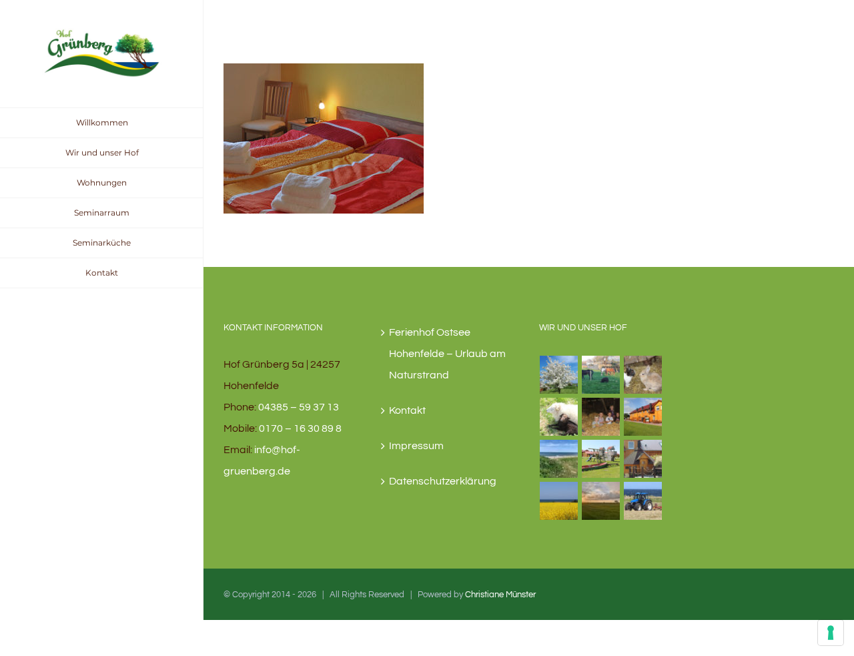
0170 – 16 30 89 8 (300, 428)
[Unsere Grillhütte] (643, 459)
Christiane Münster (500, 594)
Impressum (416, 445)
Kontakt (407, 410)
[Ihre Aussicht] (601, 501)
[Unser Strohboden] (601, 417)
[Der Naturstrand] (559, 459)
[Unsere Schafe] (559, 417)
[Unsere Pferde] (601, 375)
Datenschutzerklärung (442, 481)
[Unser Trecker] (643, 501)
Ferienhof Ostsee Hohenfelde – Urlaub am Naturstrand (447, 353)
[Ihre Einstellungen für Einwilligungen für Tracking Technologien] (830, 632)
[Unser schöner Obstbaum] (559, 375)
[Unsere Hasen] (643, 375)
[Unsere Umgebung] (559, 501)
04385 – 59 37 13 (298, 407)
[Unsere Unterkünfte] (643, 417)
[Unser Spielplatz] (601, 459)
